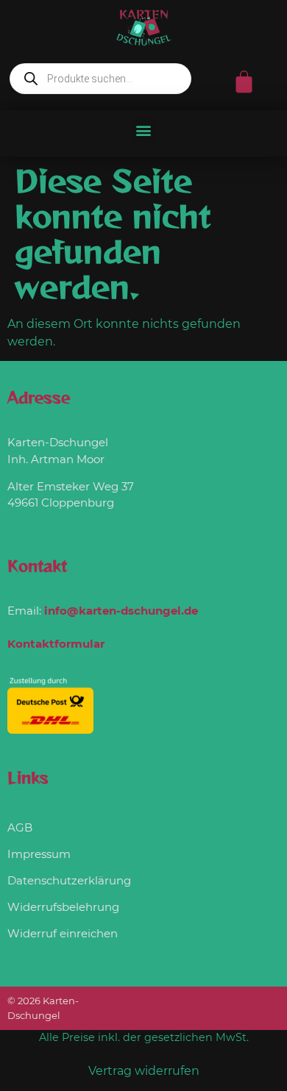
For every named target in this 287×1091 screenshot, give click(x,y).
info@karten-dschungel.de (121, 611)
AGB (19, 827)
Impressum (39, 854)
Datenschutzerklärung (69, 880)
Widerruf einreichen (62, 933)
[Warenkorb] (244, 82)
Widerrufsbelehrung (63, 907)
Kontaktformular (55, 644)
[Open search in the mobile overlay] (100, 78)
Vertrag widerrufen (143, 1071)
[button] (144, 130)
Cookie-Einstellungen (71, 970)
